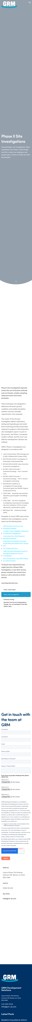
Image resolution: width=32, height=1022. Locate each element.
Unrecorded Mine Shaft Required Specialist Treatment (14, 537)
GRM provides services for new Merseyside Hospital (13, 527)
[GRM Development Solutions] (11, 2)
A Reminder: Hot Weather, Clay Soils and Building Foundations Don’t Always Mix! (15, 543)
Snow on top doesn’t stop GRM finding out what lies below (15, 559)
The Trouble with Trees (10, 548)
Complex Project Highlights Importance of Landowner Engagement (16, 532)
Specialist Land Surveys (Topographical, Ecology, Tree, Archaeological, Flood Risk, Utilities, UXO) (15, 604)
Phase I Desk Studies (10, 589)
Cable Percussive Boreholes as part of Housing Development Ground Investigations (15, 553)
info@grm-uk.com (9, 898)
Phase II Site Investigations (11, 594)
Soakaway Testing (9, 599)
